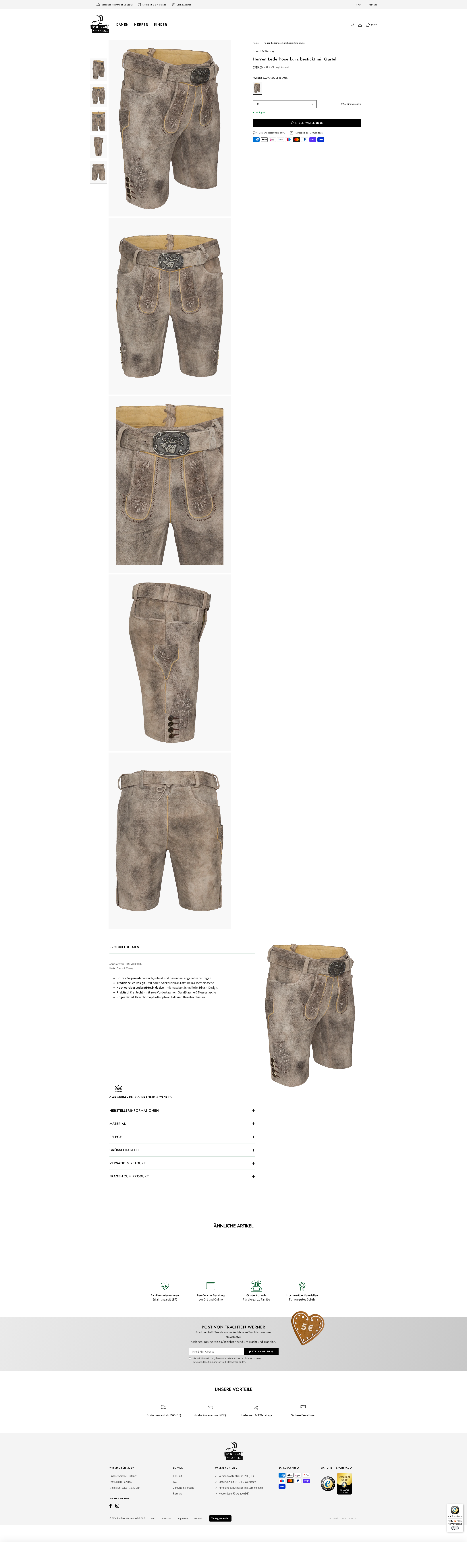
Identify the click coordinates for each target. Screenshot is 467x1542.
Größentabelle (354, 104)
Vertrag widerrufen (220, 1518)
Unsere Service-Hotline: (123, 1476)
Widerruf (198, 1518)
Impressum (183, 1518)
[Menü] (461, 1506)
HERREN (141, 24)
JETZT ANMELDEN (261, 1351)
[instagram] (117, 1507)
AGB (152, 1518)
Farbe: (270, 78)
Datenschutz (166, 1518)
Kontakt (373, 4)
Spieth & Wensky (264, 51)
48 (257, 104)
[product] (170, 484)
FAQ (358, 4)
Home (256, 42)
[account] (360, 25)
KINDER (160, 24)
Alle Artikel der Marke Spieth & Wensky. (140, 1097)
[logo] (99, 24)
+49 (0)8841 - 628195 (120, 1482)
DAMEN (122, 24)
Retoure (177, 1493)
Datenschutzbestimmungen (206, 1362)
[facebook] (110, 1507)
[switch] (455, 1528)
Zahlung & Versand (183, 1487)
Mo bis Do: (115, 1487)
